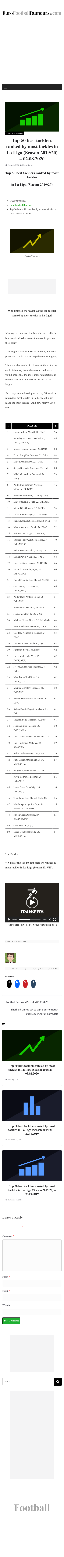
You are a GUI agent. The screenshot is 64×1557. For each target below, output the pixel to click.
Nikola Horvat (27, 165)
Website (6, 1305)
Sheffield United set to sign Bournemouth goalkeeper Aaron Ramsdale (34, 1012)
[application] (32, 902)
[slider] (29, 919)
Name (6, 1276)
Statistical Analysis (15, 133)
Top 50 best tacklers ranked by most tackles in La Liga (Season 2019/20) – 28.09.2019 (32, 1190)
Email (6, 1290)
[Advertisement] (32, 51)
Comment (8, 1236)
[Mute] (50, 919)
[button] (32, 902)
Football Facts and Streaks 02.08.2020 (27, 1002)
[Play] (9, 919)
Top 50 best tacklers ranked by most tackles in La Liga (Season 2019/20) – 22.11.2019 (32, 1130)
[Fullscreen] (54, 919)
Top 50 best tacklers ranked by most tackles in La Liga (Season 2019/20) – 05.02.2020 (32, 1070)
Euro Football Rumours (21, 204)
